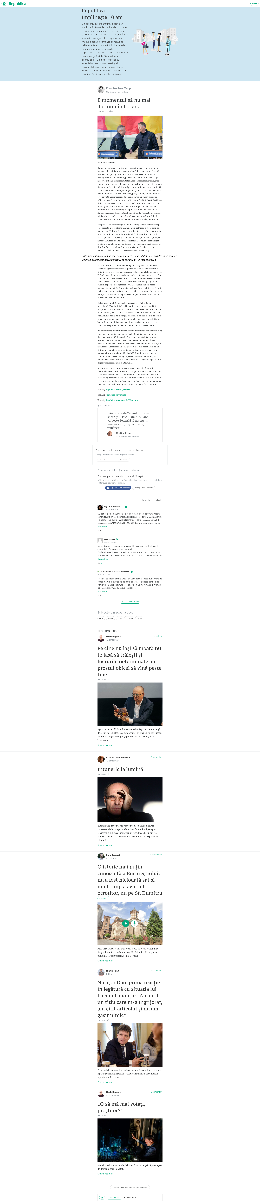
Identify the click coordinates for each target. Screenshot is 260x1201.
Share (131, 1197)
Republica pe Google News (118, 389)
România (129, 618)
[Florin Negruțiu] (101, 638)
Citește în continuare (130, 1187)
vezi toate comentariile (130, 602)
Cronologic (145, 500)
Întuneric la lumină (120, 769)
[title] (110, 434)
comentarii (156, 757)
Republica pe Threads (115, 394)
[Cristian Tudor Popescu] (101, 759)
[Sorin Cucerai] (101, 856)
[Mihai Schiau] (101, 972)
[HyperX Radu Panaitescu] (100, 507)
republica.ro (14, 4)
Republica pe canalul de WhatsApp (122, 400)
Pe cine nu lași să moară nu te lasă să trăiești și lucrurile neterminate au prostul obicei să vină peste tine (129, 661)
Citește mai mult (105, 745)
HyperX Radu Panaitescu (114, 507)
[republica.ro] (102, 1197)
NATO (139, 618)
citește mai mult (103, 526)
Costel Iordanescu (122, 572)
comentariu (156, 636)
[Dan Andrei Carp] (101, 89)
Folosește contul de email (143, 488)
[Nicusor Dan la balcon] (130, 1140)
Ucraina (110, 618)
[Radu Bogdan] (100, 540)
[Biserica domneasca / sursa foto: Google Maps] (130, 923)
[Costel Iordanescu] (105, 571)
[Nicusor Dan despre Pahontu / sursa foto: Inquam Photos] (130, 1045)
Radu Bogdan (109, 539)
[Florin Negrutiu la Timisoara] (130, 704)
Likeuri (158, 500)
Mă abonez (124, 459)
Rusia (101, 618)
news (120, 618)
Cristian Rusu (123, 433)
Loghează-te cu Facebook (119, 488)
